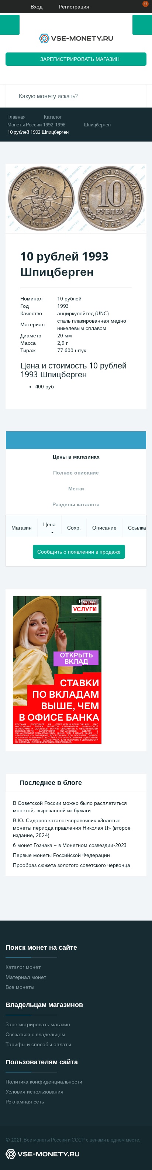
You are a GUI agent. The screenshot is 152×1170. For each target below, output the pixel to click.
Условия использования (34, 1092)
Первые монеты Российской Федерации (61, 855)
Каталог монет (23, 967)
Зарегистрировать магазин (38, 1024)
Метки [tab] (76, 489)
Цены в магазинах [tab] (76, 457)
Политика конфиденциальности (44, 1082)
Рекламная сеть (25, 1102)
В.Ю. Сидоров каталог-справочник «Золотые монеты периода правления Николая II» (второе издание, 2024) (72, 827)
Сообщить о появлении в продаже (79, 552)
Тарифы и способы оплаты (38, 1044)
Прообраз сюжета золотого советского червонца (71, 865)
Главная (16, 117)
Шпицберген (97, 124)
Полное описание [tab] (76, 473)
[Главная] (8, 6)
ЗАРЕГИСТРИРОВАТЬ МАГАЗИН (80, 59)
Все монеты (20, 987)
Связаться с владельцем (35, 1034)
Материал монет (26, 977)
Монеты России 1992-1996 (36, 124)
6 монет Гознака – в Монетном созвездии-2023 (70, 845)
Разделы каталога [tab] (76, 504)
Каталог (53, 117)
